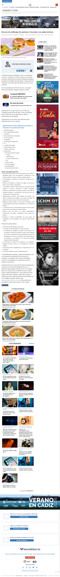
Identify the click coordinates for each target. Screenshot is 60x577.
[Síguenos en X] (23, 567)
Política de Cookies (39, 575)
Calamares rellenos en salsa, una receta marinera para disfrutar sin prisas (16, 322)
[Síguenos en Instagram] (27, 567)
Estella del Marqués (34, 7)
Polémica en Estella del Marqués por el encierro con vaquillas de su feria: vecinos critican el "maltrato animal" (50, 48)
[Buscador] (57, 5)
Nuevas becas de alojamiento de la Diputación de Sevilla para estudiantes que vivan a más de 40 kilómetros (50, 76)
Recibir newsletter (21, 540)
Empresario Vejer (54, 7)
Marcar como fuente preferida (30, 570)
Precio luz (11, 7)
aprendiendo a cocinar (16, 13)
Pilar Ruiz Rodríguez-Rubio (8, 307)
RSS (45, 575)
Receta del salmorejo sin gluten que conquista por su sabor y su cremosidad (17, 339)
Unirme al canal (23, 517)
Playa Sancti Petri (44, 7)
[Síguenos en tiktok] (30, 567)
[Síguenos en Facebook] (37, 567)
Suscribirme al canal (19, 528)
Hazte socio (30, 557)
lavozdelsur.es (7, 1)
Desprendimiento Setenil (21, 7)
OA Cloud (56, 575)
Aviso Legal (31, 575)
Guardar (27, 70)
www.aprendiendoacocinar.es (10, 280)
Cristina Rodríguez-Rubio (21, 64)
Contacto (26, 575)
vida (3, 13)
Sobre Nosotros (19, 575)
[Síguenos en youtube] (33, 567)
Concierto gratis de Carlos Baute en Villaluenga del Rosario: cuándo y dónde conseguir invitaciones (51, 54)
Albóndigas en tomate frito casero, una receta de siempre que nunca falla (16, 305)
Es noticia (5, 7)
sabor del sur (8, 13)
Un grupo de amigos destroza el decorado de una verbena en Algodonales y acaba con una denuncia (50, 61)
